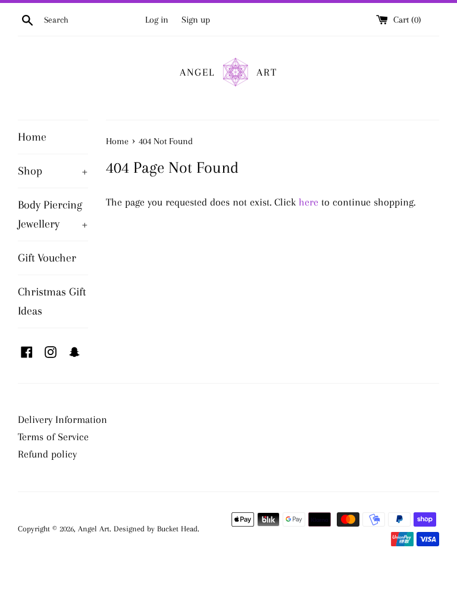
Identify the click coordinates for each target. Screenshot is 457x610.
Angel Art (93, 528)
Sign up (195, 19)
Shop (53, 171)
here (308, 202)
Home (32, 137)
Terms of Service (53, 437)
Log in (156, 19)
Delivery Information (62, 419)
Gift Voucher (47, 257)
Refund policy (47, 454)
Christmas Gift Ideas (52, 301)
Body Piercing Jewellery (53, 214)
